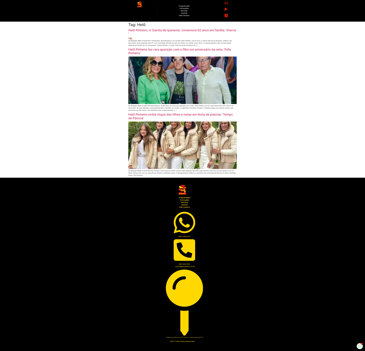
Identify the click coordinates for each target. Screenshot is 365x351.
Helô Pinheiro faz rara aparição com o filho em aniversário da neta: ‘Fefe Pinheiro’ (179, 51)
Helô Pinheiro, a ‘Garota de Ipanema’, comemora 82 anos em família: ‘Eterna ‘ (182, 32)
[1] (359, 347)
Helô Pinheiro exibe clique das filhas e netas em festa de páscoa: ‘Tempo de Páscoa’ (180, 116)
